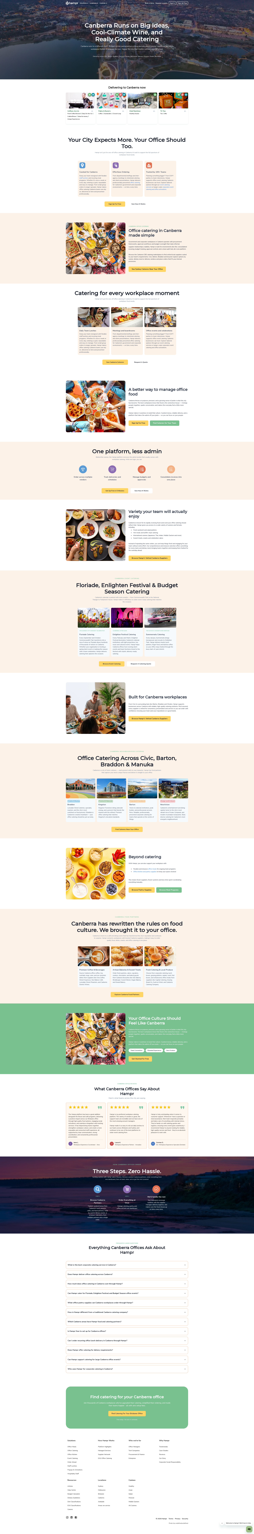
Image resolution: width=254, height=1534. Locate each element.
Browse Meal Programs (168, 890)
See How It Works (138, 204)
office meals (152, 869)
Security (185, 1519)
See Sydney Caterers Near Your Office (147, 269)
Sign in (172, 3)
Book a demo (149, 3)
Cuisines (103, 3)
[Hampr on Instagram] (67, 1518)
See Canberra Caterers (115, 362)
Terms (171, 1519)
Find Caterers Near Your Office (127, 829)
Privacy (177, 1519)
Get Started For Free (140, 1059)
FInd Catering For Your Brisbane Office (127, 1413)
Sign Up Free (182, 3)
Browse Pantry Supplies (142, 890)
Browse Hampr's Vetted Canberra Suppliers (149, 558)
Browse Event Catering (111, 664)
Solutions (83, 3)
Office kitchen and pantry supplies (144, 872)
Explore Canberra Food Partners (127, 994)
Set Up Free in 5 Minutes (115, 491)
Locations (93, 3)
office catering (135, 183)
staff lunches (83, 178)
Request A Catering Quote (141, 664)
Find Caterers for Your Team (164, 423)
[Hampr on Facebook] (76, 1518)
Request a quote (161, 3)
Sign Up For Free (115, 204)
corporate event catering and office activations (160, 188)
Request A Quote (141, 362)
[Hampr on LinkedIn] (71, 1518)
